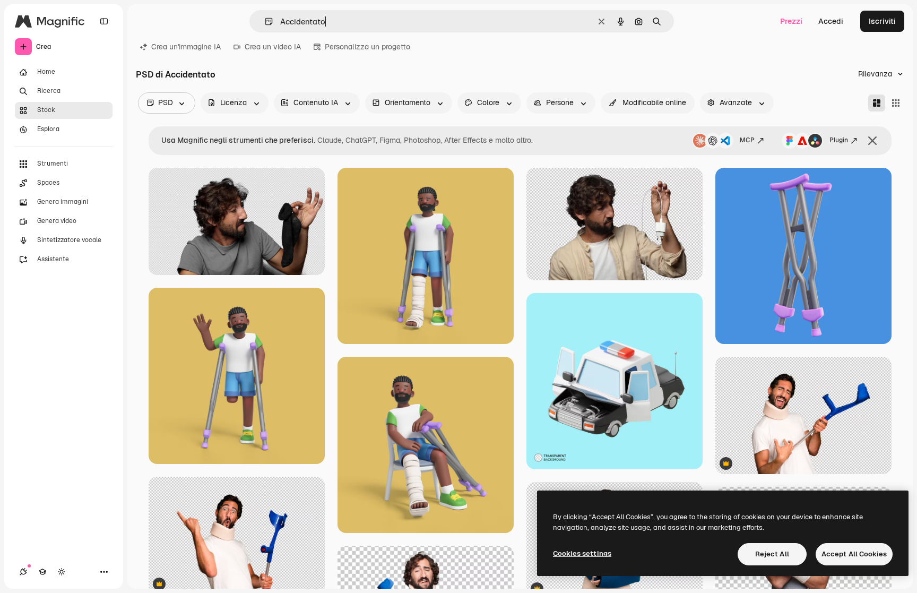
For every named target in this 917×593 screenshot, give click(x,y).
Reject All (772, 553)
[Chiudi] (872, 140)
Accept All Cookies (854, 553)
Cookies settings (582, 553)
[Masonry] (876, 102)
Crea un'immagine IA (186, 46)
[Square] (895, 102)
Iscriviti (882, 21)
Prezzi (791, 21)
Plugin (838, 140)
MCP (747, 140)
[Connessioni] (23, 571)
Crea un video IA (273, 46)
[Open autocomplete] (264, 21)
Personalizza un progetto (367, 46)
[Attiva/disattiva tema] (61, 571)
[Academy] (42, 571)
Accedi (830, 21)
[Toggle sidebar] (104, 21)
